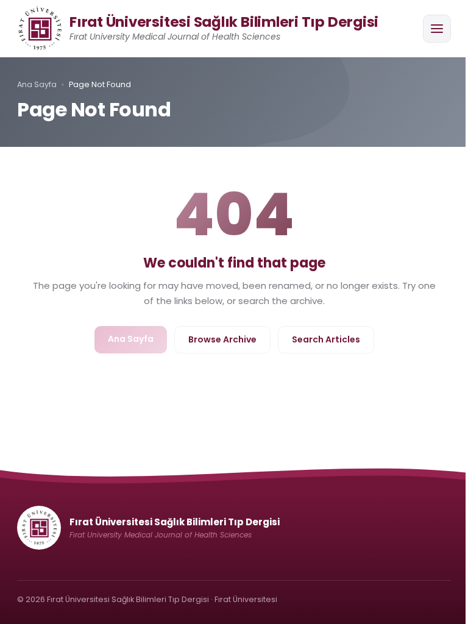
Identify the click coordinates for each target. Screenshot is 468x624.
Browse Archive (222, 339)
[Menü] (437, 29)
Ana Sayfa (37, 84)
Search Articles (326, 339)
